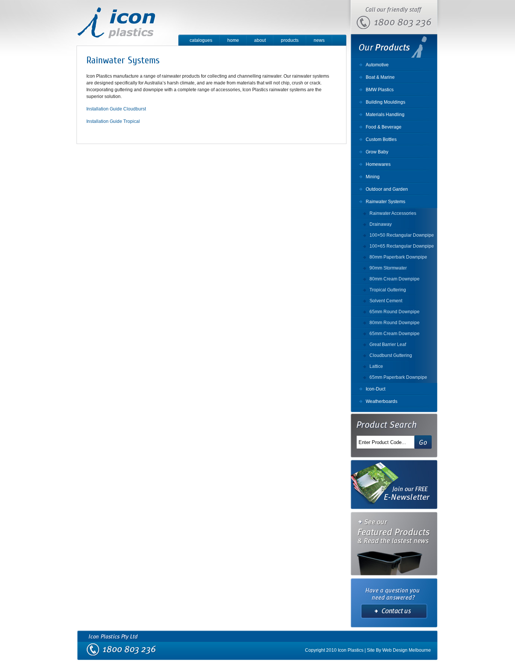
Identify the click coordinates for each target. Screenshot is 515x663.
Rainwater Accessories (392, 213)
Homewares (378, 164)
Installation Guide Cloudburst (116, 109)
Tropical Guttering (387, 289)
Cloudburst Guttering (390, 355)
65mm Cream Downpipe (394, 333)
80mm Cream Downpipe (394, 279)
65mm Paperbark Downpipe (398, 377)
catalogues (201, 40)
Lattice (376, 366)
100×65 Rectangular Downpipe (401, 246)
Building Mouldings (385, 102)
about (260, 40)
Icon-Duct (375, 389)
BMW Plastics (380, 89)
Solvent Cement (385, 300)
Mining (373, 176)
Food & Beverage (384, 127)
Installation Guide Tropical (113, 121)
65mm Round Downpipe (394, 311)
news (319, 40)
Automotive (377, 64)
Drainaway (380, 224)
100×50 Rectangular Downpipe (401, 235)
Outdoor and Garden (387, 189)
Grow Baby (377, 152)
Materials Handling (385, 114)
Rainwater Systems (385, 201)
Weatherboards (381, 401)
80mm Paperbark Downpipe (398, 257)
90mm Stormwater (388, 268)
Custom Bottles (381, 139)
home (233, 40)
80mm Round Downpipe (394, 322)
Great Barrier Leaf (387, 344)
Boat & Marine (380, 77)
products (290, 40)
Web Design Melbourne (406, 650)
